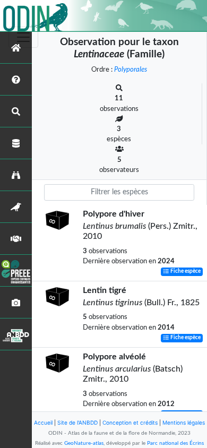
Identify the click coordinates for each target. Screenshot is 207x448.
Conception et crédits (130, 422)
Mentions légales (183, 422)
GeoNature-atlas (84, 443)
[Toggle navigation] (23, 37)
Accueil (43, 422)
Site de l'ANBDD (77, 422)
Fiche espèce (185, 271)
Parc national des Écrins (175, 443)
